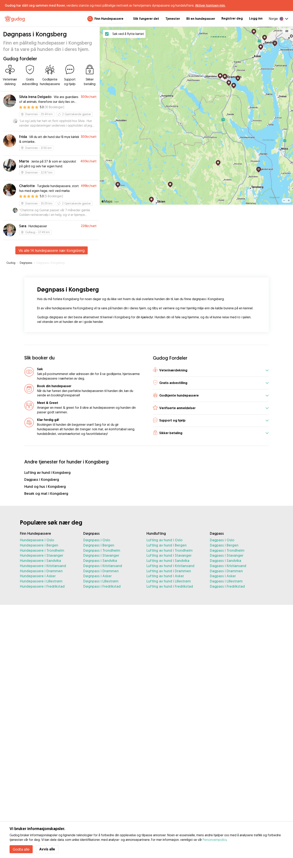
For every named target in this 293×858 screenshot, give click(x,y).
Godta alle (21, 849)
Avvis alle (47, 849)
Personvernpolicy (215, 840)
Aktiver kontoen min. (210, 5)
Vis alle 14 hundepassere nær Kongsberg (52, 250)
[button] (211, 370)
